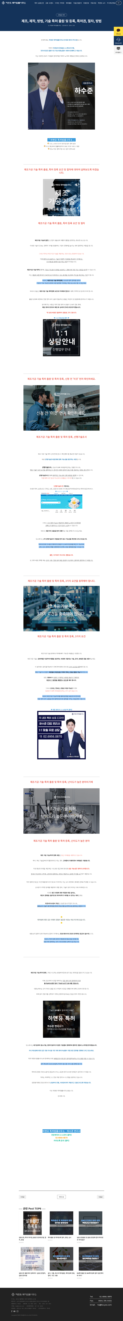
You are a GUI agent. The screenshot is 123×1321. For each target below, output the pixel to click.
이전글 (22, 1197)
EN (118, 3)
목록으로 (61, 1197)
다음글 (100, 1197)
